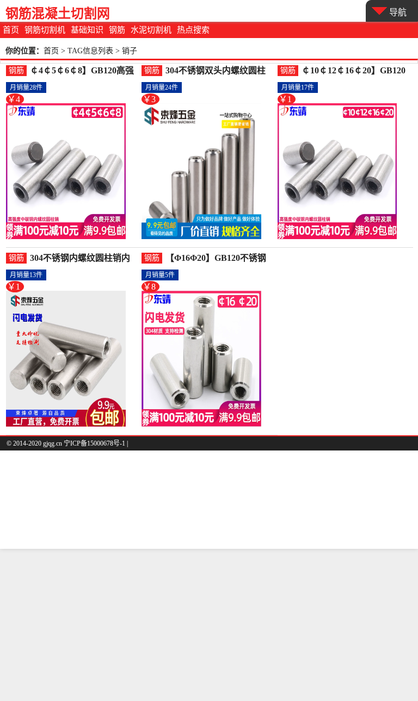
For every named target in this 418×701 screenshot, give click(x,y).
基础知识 (87, 30)
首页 (11, 30)
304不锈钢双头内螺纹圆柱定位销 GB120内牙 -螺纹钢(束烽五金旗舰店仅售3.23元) (219, 71)
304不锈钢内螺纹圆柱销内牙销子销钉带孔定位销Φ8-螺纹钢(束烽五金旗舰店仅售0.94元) (83, 258)
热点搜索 (193, 30)
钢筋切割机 (44, 30)
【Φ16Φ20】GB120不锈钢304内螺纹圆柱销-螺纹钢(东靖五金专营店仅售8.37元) (218, 258)
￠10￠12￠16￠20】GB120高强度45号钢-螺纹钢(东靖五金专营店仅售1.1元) (353, 71)
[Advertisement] (209, 625)
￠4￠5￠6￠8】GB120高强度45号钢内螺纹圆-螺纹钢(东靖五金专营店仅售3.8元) (82, 71)
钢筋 (117, 30)
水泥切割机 (151, 30)
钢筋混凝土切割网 (57, 13)
